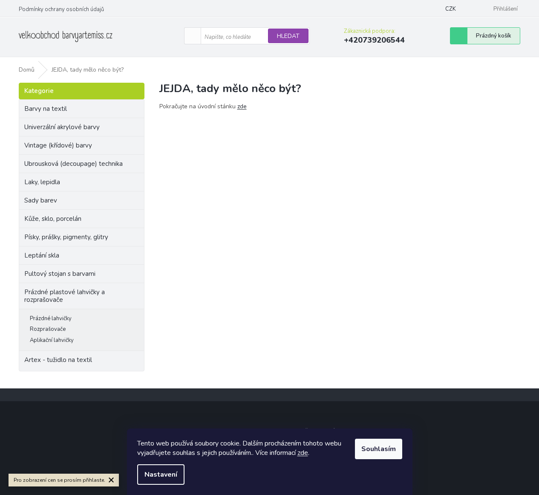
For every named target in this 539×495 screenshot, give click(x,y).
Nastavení (160, 474)
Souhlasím (378, 449)
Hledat (288, 36)
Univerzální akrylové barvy (62, 127)
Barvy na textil (45, 108)
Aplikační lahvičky (52, 340)
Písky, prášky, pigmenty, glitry (66, 237)
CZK (450, 9)
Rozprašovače (48, 329)
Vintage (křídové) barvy (58, 145)
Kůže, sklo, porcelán (52, 218)
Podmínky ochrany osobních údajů (61, 9)
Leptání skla (41, 255)
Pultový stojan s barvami (59, 273)
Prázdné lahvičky (51, 318)
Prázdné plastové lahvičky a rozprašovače (64, 296)
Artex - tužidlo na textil (58, 360)
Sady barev (40, 200)
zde (302, 452)
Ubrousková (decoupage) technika (73, 163)
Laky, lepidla (42, 182)
